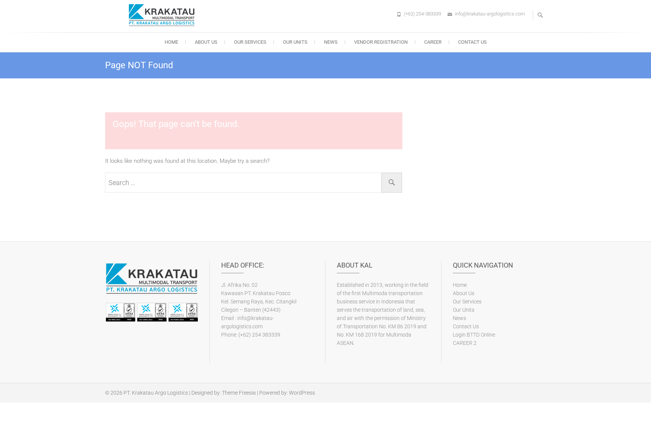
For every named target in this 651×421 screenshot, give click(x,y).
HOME (171, 42)
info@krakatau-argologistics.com (490, 14)
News (459, 318)
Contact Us (466, 326)
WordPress (302, 393)
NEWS (331, 42)
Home (460, 285)
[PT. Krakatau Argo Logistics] (163, 15)
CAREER (433, 42)
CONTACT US (472, 42)
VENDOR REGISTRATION (381, 42)
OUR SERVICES (250, 42)
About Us (463, 293)
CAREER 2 (465, 343)
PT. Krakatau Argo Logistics (156, 393)
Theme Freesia (239, 393)
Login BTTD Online (474, 335)
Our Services (467, 302)
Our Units (463, 310)
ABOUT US (206, 42)
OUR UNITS (295, 42)
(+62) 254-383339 (422, 14)
